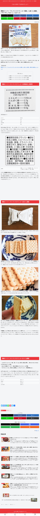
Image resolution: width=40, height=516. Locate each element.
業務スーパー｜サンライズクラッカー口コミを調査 (19, 79)
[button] (33, 18)
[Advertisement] (20, 191)
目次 (18, 73)
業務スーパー (4, 410)
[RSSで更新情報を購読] (29, 427)
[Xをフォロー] (10, 424)
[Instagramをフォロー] (29, 424)
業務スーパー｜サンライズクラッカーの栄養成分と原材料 (20, 75)
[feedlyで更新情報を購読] (10, 427)
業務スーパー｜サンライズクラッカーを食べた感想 (19, 77)
